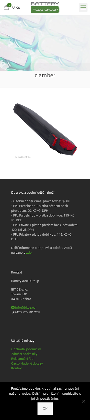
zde (29, 252)
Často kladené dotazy (27, 363)
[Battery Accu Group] (45, 7)
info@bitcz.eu (25, 307)
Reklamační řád (22, 359)
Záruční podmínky (24, 354)
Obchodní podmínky (26, 349)
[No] (83, 401)
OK (45, 408)
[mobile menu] (83, 7)
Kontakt (16, 368)
